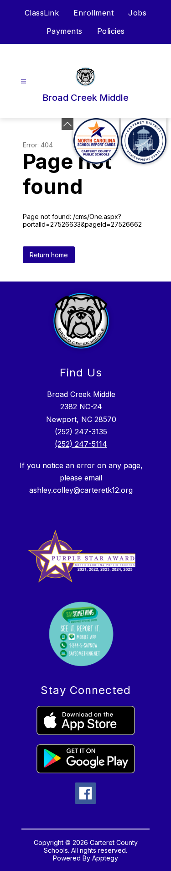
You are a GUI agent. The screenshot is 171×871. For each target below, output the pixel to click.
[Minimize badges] (67, 124)
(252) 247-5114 (81, 444)
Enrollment (93, 12)
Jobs (137, 12)
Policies (111, 31)
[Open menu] (23, 81)
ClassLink (42, 12)
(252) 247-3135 (81, 431)
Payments (65, 31)
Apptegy (105, 858)
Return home (49, 255)
